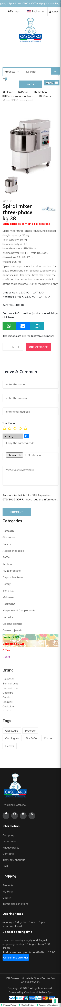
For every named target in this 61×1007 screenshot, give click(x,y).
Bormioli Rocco (11, 688)
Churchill (8, 702)
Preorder (8, 617)
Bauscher (8, 679)
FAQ (5, 866)
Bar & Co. (8, 590)
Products (9, 71)
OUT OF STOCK (38, 347)
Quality (7, 897)
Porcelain (8, 530)
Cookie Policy (27, 1005)
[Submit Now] (23, 326)
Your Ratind (9, 423)
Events (9, 746)
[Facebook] (6, 815)
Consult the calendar (15, 957)
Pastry (7, 584)
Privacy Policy (9, 1005)
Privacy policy (11, 847)
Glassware (9, 537)
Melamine (8, 597)
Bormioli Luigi (10, 683)
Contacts (8, 853)
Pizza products (12, 570)
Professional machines (20, 96)
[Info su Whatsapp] (9, 326)
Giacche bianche (12, 623)
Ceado (7, 697)
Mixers (46, 96)
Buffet (6, 557)
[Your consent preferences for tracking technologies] (55, 1001)
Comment (16, 512)
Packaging (9, 603)
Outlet (6, 657)
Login (55, 11)
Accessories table (13, 550)
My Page (14, 11)
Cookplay (8, 706)
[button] (51, 82)
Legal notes (10, 841)
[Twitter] (23, 815)
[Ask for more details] (37, 326)
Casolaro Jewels (12, 630)
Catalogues (12, 738)
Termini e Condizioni (48, 1005)
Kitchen (42, 92)
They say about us (14, 859)
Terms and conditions (15, 903)
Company (8, 835)
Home (9, 92)
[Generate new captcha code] (26, 436)
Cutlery (7, 544)
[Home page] (30, 30)
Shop (25, 92)
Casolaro (8, 692)
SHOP (30, 84)
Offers (6, 650)
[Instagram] (14, 815)
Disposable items (13, 577)
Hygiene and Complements (19, 610)
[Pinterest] (31, 815)
